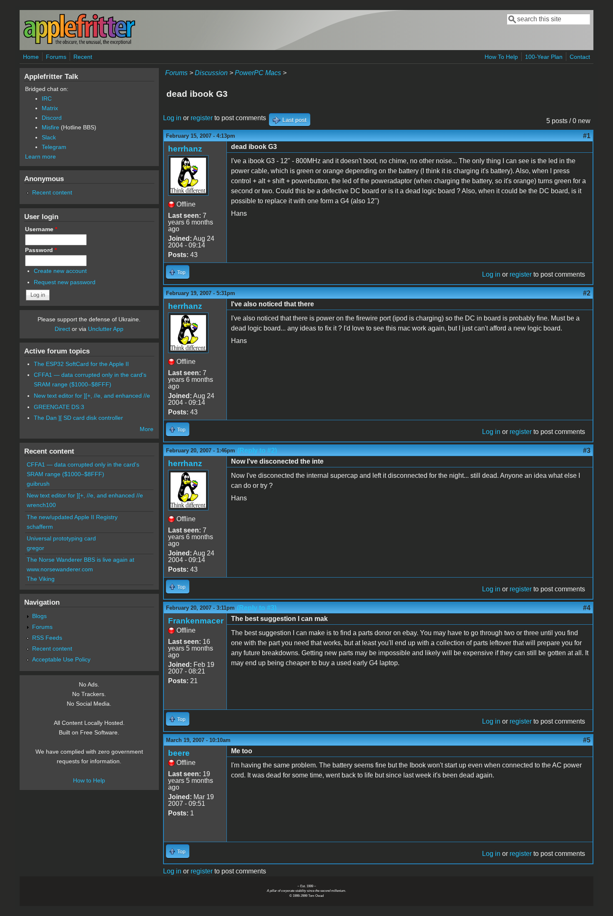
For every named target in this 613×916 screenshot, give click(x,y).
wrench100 (41, 505)
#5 (586, 740)
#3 (586, 450)
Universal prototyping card (61, 538)
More (146, 429)
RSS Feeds (47, 637)
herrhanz (185, 148)
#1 (586, 135)
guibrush (38, 483)
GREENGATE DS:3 (59, 407)
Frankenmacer (196, 620)
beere (179, 753)
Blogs (39, 616)
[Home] (79, 43)
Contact (580, 56)
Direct (62, 329)
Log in (172, 117)
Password (41, 250)
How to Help (89, 780)
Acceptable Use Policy (61, 659)
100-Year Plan (544, 56)
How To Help (501, 56)
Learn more (40, 156)
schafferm (40, 526)
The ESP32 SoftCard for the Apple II (81, 364)
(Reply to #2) (257, 450)
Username (41, 229)
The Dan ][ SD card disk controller (78, 417)
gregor (35, 548)
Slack (49, 137)
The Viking (41, 578)
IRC (47, 98)
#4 (586, 607)
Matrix (50, 108)
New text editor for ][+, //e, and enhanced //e (92, 395)
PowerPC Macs (258, 72)
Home (31, 56)
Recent (82, 56)
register (202, 117)
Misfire (50, 127)
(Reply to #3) (256, 607)
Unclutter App (105, 329)
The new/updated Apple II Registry (72, 517)
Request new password (64, 282)
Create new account (60, 270)
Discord (52, 117)
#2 (586, 293)
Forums (56, 56)
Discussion (211, 72)
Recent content (52, 192)
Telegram (54, 147)
